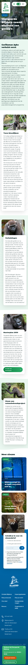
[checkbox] (15, 542)
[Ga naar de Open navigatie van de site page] (23, 4)
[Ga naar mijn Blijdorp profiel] (14, 4)
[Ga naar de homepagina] (6, 8)
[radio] (13, 541)
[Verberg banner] (24, 647)
